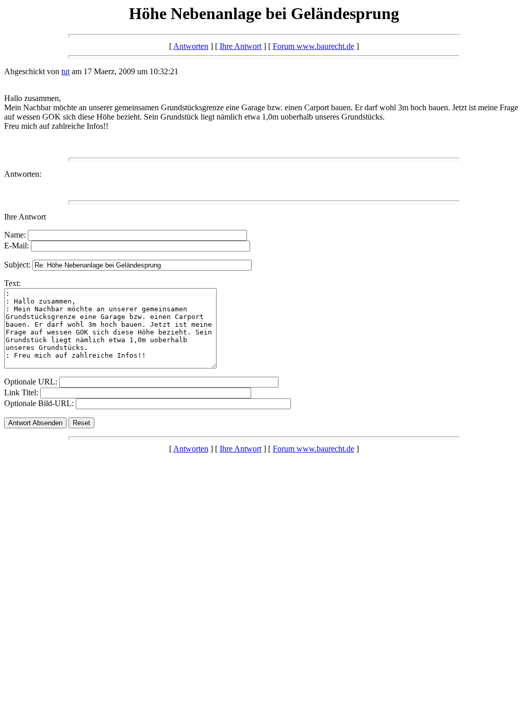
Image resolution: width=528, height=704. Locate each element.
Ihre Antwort (240, 46)
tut (65, 71)
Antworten (190, 46)
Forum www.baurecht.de (313, 46)
